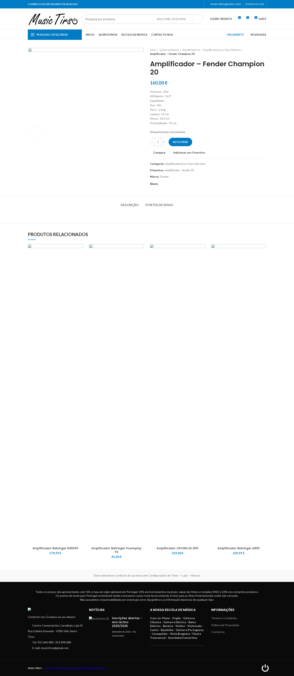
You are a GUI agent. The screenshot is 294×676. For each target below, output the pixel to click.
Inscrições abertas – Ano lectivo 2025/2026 (127, 622)
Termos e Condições (224, 618)
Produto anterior (256, 52)
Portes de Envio (159, 205)
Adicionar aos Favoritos (189, 152)
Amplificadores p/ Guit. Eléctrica (222, 49)
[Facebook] (194, 4)
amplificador (172, 170)
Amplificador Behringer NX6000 (55, 548)
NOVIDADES (258, 34)
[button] (80, 259)
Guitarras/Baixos (169, 49)
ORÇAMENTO (235, 34)
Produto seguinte (264, 52)
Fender (164, 176)
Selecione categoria (171, 19)
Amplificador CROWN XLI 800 (177, 548)
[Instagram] (199, 4)
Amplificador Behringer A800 (239, 548)
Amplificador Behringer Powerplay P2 (116, 550)
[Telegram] (167, 183)
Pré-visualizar (80, 268)
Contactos (218, 632)
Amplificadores (191, 49)
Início (153, 49)
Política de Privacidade (225, 625)
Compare (159, 152)
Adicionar (180, 142)
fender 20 (188, 170)
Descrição (130, 205)
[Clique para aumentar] (36, 132)
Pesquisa (198, 19)
